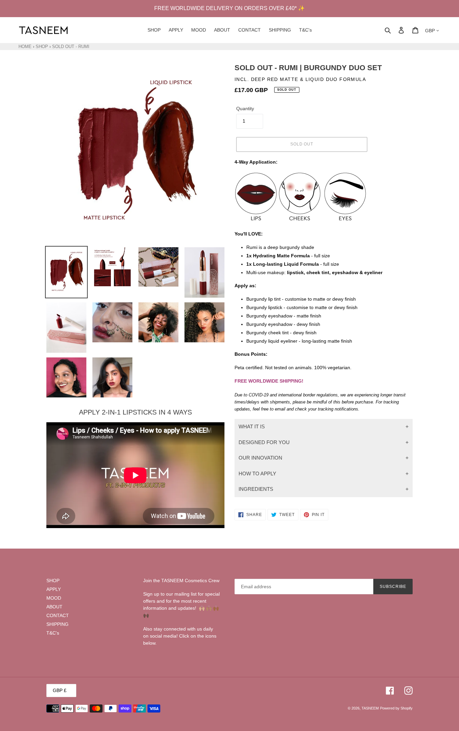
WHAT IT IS (252, 426)
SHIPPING (57, 624)
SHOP (42, 46)
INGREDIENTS (256, 489)
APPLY (53, 589)
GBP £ (60, 690)
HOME (25, 46)
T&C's (52, 633)
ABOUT (54, 606)
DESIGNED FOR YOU (264, 442)
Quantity (245, 108)
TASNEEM (370, 708)
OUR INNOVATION (260, 458)
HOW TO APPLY (257, 473)
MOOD (53, 598)
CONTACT (57, 615)
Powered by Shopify (396, 708)
